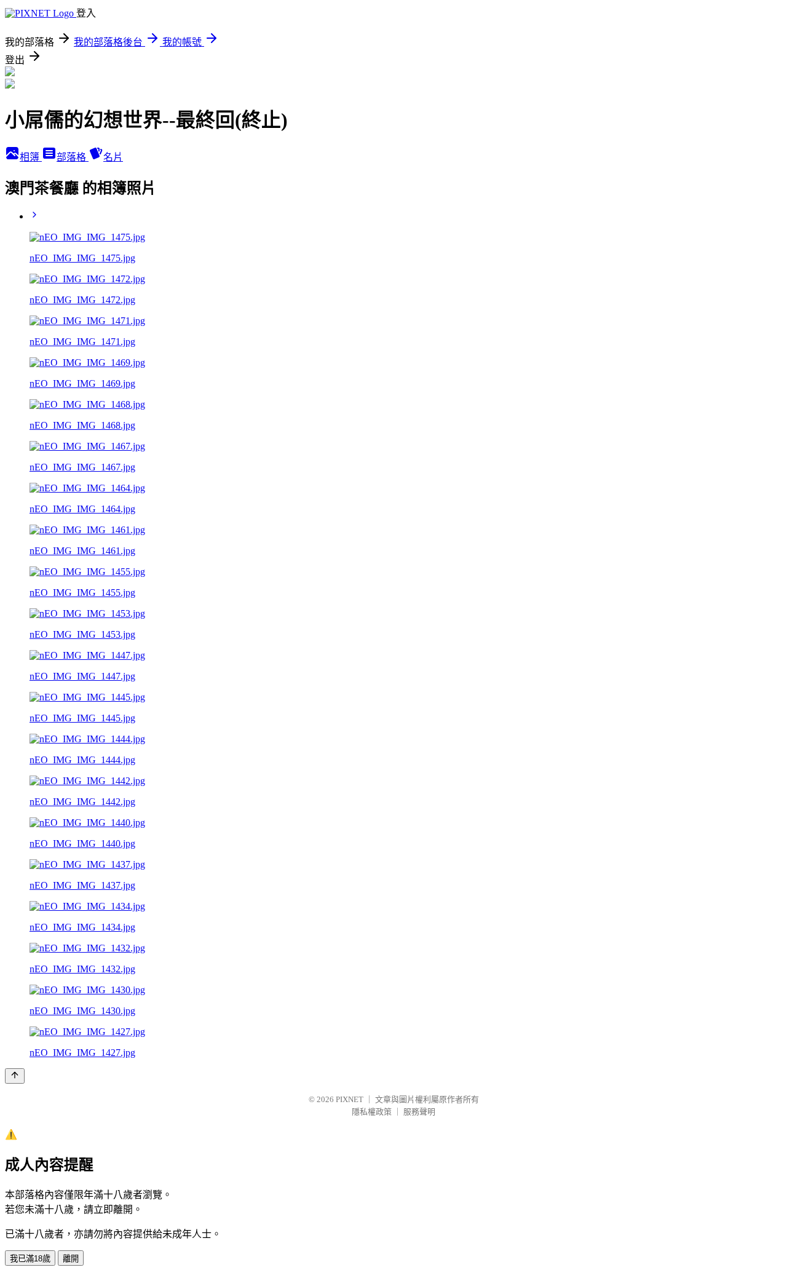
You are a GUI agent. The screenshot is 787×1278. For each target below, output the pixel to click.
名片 (113, 157)
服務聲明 (419, 1111)
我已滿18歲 (30, 1258)
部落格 (73, 157)
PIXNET (349, 1099)
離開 (71, 1258)
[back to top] (15, 1076)
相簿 (31, 157)
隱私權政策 (372, 1111)
